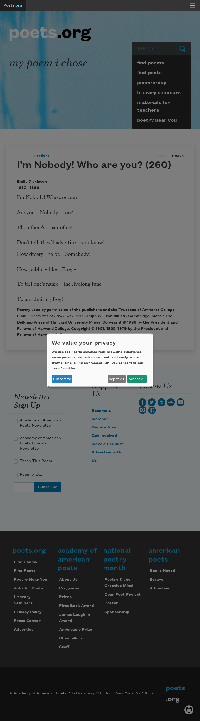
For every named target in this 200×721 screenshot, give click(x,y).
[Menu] (192, 5)
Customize (62, 379)
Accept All (137, 379)
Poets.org (12, 5)
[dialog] (100, 360)
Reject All (116, 379)
